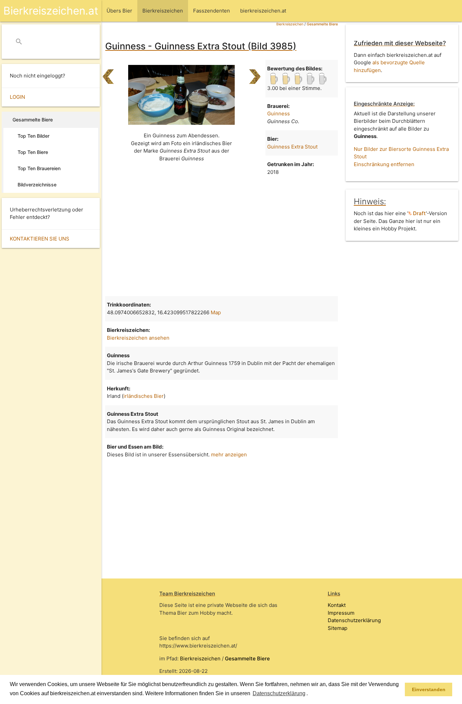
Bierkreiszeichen (289, 24)
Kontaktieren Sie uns (39, 238)
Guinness (278, 113)
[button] (310, 694)
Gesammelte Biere (322, 24)
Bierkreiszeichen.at (50, 10)
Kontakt (337, 605)
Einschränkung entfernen (384, 164)
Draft (419, 213)
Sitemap (337, 628)
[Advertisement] (221, 235)
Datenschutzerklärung (354, 620)
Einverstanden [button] (428, 689)
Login (17, 97)
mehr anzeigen (229, 454)
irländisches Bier (143, 396)
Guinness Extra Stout (292, 146)
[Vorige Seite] (108, 74)
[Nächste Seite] (254, 74)
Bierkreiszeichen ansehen (138, 338)
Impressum (341, 613)
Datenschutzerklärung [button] (279, 693)
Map (216, 312)
